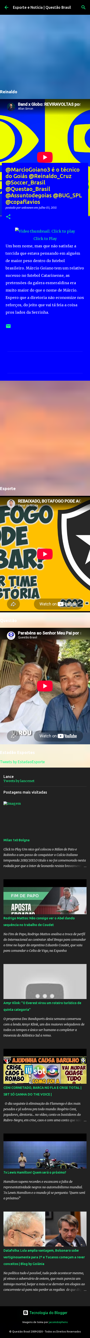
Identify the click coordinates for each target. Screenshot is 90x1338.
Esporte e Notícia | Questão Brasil (42, 7)
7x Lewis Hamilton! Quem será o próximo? (34, 1172)
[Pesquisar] (83, 7)
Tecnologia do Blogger (47, 1313)
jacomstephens (58, 1322)
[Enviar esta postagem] (8, 327)
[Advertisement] (45, 432)
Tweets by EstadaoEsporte (22, 762)
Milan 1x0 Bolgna (16, 840)
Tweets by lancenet (18, 781)
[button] (8, 217)
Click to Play (45, 238)
